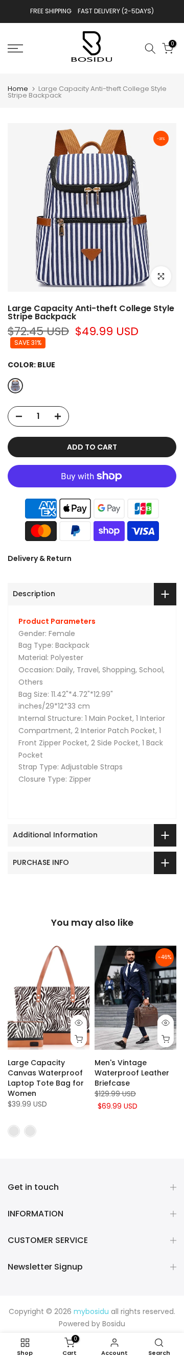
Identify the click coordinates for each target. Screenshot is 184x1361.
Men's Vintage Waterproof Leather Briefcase (132, 1073)
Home (18, 88)
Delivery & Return (40, 558)
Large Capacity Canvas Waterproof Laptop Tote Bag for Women (46, 1078)
